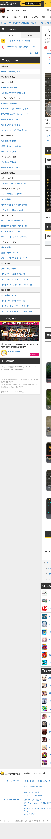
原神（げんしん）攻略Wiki (33, 800)
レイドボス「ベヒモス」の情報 (18, 40)
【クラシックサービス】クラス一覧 (15, 279)
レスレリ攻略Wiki (30, 814)
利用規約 (27, 773)
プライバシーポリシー (41, 773)
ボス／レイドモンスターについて (14, 236)
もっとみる (34, 53)
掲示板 (30, 35)
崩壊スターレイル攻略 (31, 792)
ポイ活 (16, 3)
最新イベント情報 (20, 17)
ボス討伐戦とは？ (8, 199)
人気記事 (10, 35)
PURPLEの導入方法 (9, 87)
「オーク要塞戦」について (11, 194)
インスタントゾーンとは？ (11, 231)
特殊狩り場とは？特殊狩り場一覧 (14, 204)
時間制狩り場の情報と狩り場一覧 (14, 226)
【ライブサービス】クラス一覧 (13, 274)
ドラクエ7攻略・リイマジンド (34, 786)
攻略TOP (5, 17)
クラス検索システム (9, 268)
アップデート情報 (38, 17)
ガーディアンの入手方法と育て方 (14, 130)
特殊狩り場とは (7, 247)
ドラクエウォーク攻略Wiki (33, 795)
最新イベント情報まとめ (10, 71)
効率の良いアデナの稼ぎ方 (11, 119)
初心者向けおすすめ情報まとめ (13, 92)
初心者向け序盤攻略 (9, 103)
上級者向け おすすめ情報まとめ (13, 183)
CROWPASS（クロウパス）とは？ (14, 108)
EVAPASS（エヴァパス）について (14, 114)
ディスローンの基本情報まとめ (13, 220)
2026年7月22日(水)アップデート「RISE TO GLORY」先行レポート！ (23, 47)
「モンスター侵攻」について (12, 210)
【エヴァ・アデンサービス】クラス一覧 (16, 284)
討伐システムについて (9, 252)
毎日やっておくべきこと (10, 125)
